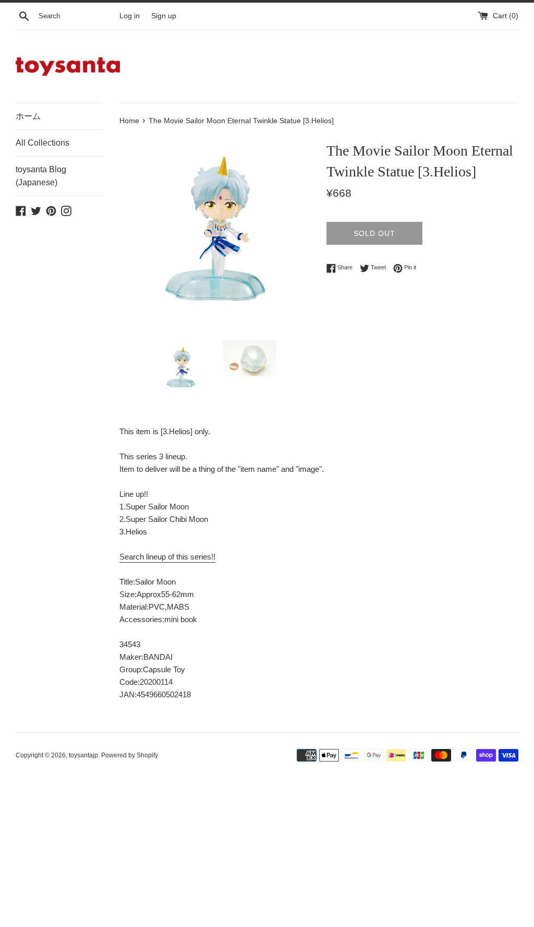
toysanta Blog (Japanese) (41, 176)
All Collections (42, 142)
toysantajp (83, 755)
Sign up (163, 16)
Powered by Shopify (129, 755)
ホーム (28, 116)
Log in (129, 16)
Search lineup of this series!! (167, 556)
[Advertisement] (267, 850)
